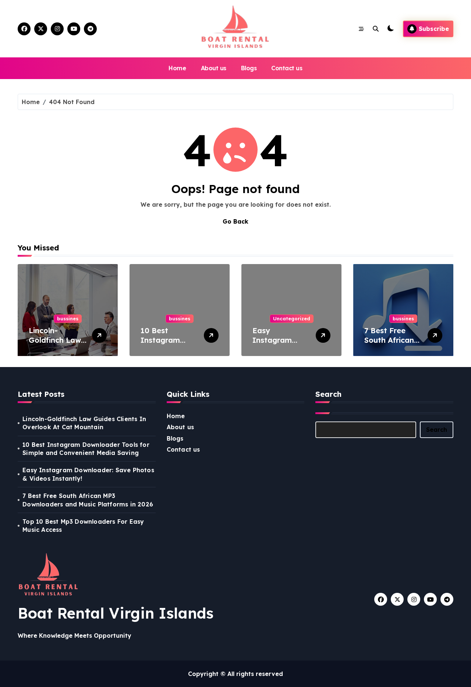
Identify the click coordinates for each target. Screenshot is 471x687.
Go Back (235, 221)
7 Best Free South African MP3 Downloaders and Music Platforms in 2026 (87, 500)
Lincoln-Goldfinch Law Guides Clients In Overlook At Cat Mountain (84, 423)
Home (177, 68)
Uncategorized (291, 318)
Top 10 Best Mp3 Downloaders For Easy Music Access (83, 525)
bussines (67, 318)
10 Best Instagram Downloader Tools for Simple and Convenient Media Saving (85, 448)
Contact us (286, 68)
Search (436, 429)
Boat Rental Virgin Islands (115, 613)
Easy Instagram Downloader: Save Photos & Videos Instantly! (88, 474)
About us (213, 68)
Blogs (249, 68)
